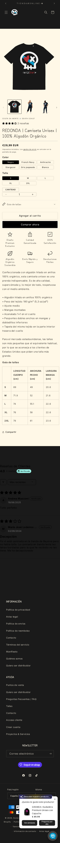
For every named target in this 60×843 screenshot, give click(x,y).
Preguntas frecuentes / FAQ (21, 699)
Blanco (45, 167)
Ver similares (29, 823)
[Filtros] (3, 482)
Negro (11, 162)
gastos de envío (30, 149)
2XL (28, 183)
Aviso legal (12, 616)
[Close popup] (55, 799)
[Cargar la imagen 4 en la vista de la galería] (45, 107)
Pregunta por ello (47, 823)
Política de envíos (15, 623)
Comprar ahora (30, 224)
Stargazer (11, 167)
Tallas (9, 706)
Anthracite (45, 162)
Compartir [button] (10, 432)
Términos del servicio (17, 644)
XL (10, 183)
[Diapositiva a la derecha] (56, 107)
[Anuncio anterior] (5, 3)
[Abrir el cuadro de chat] (53, 836)
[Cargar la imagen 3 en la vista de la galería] (30, 107)
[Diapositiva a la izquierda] (3, 107)
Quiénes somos (14, 658)
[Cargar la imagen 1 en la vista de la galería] (14, 107)
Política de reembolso (18, 630)
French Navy (28, 162)
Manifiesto (12, 651)
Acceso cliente (14, 720)
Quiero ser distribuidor (18, 665)
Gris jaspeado (28, 167)
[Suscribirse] (50, 753)
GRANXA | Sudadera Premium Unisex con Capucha (42, 810)
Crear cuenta (13, 727)
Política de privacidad (18, 609)
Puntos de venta (15, 685)
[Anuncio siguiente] (54, 3)
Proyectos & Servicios (18, 734)
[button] (6, 12)
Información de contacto (25, 831)
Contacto (11, 637)
